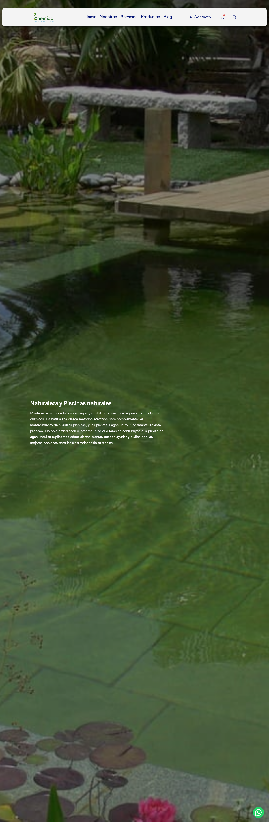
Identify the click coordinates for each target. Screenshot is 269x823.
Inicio (91, 16)
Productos (150, 16)
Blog (167, 16)
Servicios (129, 16)
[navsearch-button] (234, 17)
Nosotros (108, 16)
